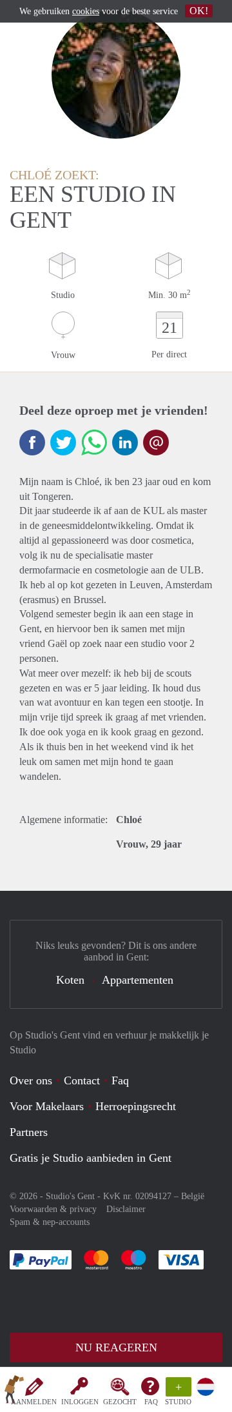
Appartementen (137, 979)
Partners (29, 1132)
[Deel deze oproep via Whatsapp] (94, 442)
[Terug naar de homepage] (14, 1392)
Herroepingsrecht (135, 1106)
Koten (70, 979)
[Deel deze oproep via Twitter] (63, 442)
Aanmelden (34, 1402)
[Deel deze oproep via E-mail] (156, 442)
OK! (198, 10)
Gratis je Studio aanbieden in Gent (90, 1157)
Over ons (31, 1080)
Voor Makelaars (47, 1106)
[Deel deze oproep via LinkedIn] (125, 442)
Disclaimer (126, 1209)
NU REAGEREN (116, 1347)
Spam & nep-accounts (50, 1222)
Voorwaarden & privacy (53, 1209)
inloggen (80, 1402)
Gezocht (120, 1402)
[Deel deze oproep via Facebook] (32, 442)
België (192, 1196)
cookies (85, 11)
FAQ (151, 1402)
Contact (82, 1080)
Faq (120, 1080)
